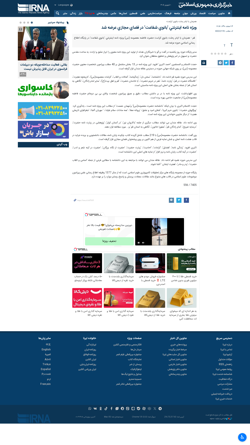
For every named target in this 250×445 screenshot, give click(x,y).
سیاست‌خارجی (155, 14)
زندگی (73, 14)
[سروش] (122, 409)
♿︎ (242, 437)
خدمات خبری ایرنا (223, 399)
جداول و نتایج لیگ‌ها (131, 374)
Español (46, 369)
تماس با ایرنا (226, 350)
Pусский (46, 374)
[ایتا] (128, 409)
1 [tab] (32, 23)
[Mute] (143, 243)
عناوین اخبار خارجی (178, 364)
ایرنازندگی (91, 345)
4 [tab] (21, 23)
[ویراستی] (117, 409)
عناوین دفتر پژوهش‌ (177, 369)
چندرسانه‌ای (102, 14)
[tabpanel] (43, 52)
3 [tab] (24, 23)
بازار (80, 14)
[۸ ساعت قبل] (43, 43)
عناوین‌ (221, 14)
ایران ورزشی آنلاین (87, 369)
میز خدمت (227, 389)
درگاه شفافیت (225, 379)
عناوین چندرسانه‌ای (178, 374)
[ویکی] (95, 409)
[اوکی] (100, 409)
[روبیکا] (149, 409)
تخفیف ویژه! (109, 241)
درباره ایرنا (227, 345)
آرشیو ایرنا (227, 355)
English (46, 350)
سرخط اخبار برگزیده (178, 350)
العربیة (48, 355)
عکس (113, 14)
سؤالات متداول (225, 360)
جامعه (177, 14)
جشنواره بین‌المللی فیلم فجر (128, 355)
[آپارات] (144, 409)
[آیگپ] (133, 409)
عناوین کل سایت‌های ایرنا (175, 355)
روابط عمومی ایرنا (224, 369)
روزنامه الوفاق (89, 355)
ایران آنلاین (91, 360)
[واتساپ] (90, 409)
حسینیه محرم (135, 379)
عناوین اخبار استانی (178, 360)
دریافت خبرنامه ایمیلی (221, 394)
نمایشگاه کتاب (134, 360)
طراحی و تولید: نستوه (218, 418)
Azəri (48, 360)
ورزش (193, 14)
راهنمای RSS (225, 364)
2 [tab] (28, 23)
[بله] (138, 409)
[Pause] (139, 243)
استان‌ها (123, 14)
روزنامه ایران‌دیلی (88, 364)
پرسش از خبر (135, 364)
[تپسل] (86, 214)
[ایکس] (155, 409)
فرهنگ (167, 14)
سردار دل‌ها (136, 350)
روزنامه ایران (90, 350)
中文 (48, 345)
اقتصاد (202, 14)
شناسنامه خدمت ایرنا (222, 374)
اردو (49, 379)
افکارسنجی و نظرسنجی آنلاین (127, 345)
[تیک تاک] (106, 409)
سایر (65, 14)
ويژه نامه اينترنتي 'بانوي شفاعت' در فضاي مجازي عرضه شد (149, 27)
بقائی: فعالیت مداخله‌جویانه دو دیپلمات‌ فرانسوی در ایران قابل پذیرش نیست (43, 67)
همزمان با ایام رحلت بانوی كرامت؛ (181, 21)
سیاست (212, 14)
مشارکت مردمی (224, 384)
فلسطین (133, 14)
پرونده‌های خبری (178, 345)
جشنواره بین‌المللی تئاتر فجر (128, 384)
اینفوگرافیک (135, 369)
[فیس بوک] (111, 409)
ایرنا (205, 5)
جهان (185, 14)
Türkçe (47, 364)
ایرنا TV (88, 14)
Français (45, 384)
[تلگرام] (160, 409)
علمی (142, 14)
